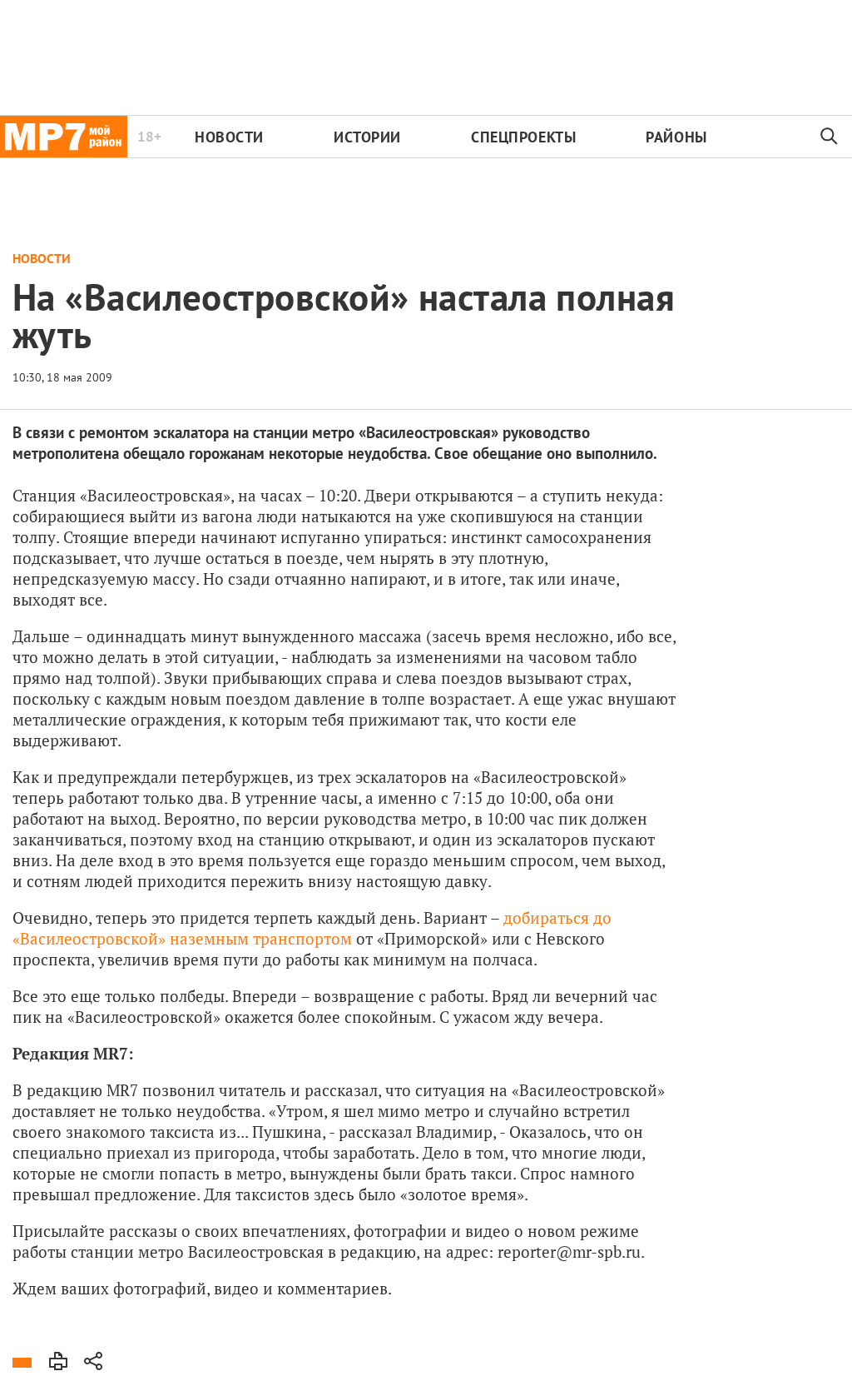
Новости (229, 137)
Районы (676, 137)
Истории (367, 137)
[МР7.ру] (63, 136)
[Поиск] (829, 136)
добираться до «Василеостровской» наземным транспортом (312, 928)
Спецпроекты (523, 137)
